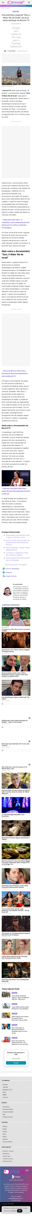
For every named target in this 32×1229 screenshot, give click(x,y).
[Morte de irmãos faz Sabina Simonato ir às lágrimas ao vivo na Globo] (6, 1039)
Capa (3, 8)
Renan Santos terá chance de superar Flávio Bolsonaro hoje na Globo (20, 1018)
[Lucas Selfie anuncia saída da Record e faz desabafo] (6, 1005)
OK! (20, 1210)
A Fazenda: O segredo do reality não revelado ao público (17, 554)
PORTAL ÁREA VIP (6, 1147)
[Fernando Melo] (5, 51)
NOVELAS (4, 1102)
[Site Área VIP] (16, 2)
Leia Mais (13, 1210)
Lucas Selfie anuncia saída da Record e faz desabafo (20, 1008)
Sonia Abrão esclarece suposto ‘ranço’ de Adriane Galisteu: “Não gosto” (20, 997)
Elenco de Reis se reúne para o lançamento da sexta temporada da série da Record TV (15, 373)
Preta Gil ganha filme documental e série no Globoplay (18, 559)
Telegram (8, 572)
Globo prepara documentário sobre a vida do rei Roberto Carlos (18, 536)
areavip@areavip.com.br (16, 1198)
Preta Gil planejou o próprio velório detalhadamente (17, 549)
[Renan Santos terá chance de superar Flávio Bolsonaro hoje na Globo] (6, 1015)
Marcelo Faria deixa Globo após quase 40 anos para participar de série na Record (16, 491)
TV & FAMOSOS (5, 1080)
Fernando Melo (11, 51)
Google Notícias (11, 576)
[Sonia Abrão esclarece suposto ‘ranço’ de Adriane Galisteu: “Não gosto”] (6, 994)
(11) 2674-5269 (16, 1200)
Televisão (7, 8)
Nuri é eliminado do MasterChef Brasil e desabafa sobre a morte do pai (19, 1030)
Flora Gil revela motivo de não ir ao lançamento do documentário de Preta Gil (18, 542)
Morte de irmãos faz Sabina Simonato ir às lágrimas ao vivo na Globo (20, 1042)
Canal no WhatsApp (12, 569)
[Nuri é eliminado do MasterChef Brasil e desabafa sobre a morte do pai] (6, 1026)
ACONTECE (5, 1122)
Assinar (16, 1063)
